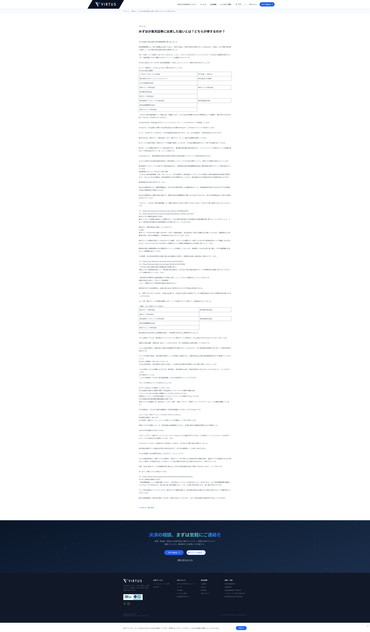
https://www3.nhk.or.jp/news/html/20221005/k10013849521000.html (168, 476)
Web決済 (156, 587)
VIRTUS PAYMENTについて (186, 4)
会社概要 (213, 4)
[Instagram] (128, 603)
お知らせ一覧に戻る (147, 507)
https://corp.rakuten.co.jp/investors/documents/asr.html (163, 261)
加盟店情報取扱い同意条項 (233, 590)
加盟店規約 (228, 587)
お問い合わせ (205, 593)
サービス (203, 4)
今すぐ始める (266, 4)
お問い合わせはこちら (185, 560)
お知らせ (134, 11)
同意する (241, 628)
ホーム (127, 11)
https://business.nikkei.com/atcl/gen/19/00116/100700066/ (164, 264)
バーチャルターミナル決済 (161, 584)
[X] (124, 603)
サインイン (253, 4)
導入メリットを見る (195, 552)
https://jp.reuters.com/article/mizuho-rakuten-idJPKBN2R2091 (165, 211)
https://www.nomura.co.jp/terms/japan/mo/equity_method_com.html (168, 213)
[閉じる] (367, 626)
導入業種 (179, 590)
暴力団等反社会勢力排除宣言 (233, 596)
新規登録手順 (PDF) (183, 596)
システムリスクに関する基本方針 (235, 593)
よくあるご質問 (225, 4)
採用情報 (203, 590)
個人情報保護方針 (230, 584)
